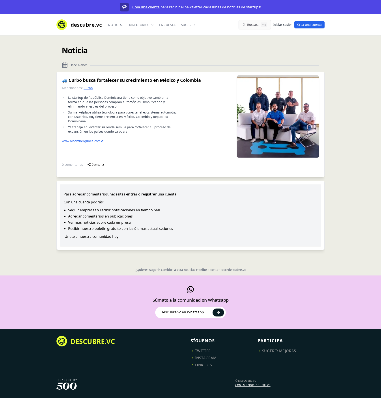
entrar (131, 194)
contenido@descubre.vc (228, 270)
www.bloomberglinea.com (81, 141)
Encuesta (167, 25)
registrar (149, 194)
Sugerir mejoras (279, 350)
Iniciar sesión (283, 24)
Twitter (203, 350)
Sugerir (188, 25)
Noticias (116, 25)
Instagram (206, 357)
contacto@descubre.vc (253, 385)
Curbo (88, 88)
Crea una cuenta (146, 7)
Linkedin (204, 365)
